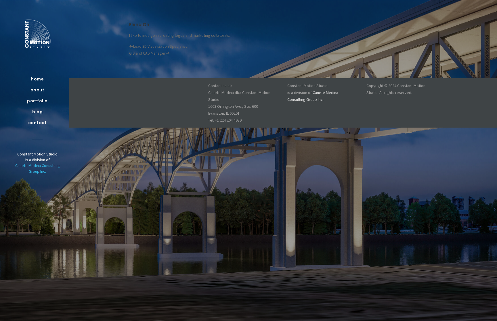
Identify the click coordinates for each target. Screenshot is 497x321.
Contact (37, 123)
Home (37, 79)
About (37, 90)
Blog (37, 112)
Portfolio (37, 101)
